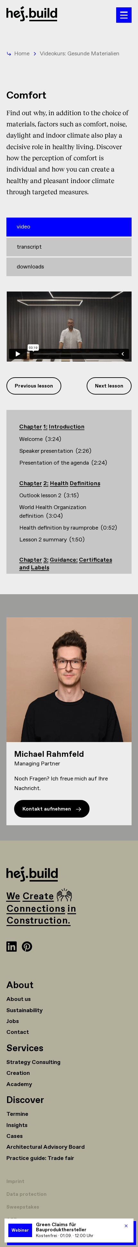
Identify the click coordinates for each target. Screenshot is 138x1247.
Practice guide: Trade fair (40, 1158)
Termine (17, 1114)
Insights (17, 1125)
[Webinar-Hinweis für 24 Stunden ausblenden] (126, 1226)
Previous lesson (34, 386)
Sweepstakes (22, 1207)
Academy (19, 1084)
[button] (124, 15)
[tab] (69, 227)
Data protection (26, 1194)
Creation (18, 1073)
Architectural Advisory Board (45, 1147)
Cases (14, 1136)
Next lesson (109, 386)
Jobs (12, 1021)
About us (18, 999)
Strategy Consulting (33, 1062)
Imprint (15, 1181)
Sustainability (24, 1010)
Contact (17, 1032)
